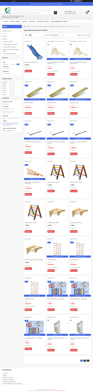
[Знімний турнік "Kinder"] (57, 172)
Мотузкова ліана (51, 259)
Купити (29, 71)
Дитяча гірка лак (29, 102)
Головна (5, 21)
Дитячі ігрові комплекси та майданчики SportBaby (48, 26)
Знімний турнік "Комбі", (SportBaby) (34, 259)
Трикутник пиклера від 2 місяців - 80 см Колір (56, 338)
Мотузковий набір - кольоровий (55, 298)
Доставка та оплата (43, 21)
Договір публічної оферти (9, 47)
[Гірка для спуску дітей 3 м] (35, 52)
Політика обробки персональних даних (11, 50)
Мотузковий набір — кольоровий (33, 338)
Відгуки (4, 39)
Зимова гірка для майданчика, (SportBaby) (32, 182)
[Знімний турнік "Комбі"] (57, 212)
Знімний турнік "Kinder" (53, 182)
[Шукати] (55, 12)
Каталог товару (14, 21)
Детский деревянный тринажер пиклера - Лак (55, 62)
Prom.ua (54, 389)
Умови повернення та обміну (59, 21)
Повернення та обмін (8, 379)
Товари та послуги (30, 26)
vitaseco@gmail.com (9, 130)
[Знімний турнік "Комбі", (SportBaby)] (35, 250)
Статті (4, 33)
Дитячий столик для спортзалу (33, 141)
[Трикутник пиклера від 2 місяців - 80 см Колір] (57, 328)
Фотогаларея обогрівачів (9, 53)
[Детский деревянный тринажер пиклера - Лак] (57, 52)
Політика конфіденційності (59, 390)
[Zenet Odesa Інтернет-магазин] (7, 10)
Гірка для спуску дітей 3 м (31, 62)
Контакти (32, 21)
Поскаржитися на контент (47, 390)
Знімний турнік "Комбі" (53, 222)
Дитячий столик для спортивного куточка (56, 142)
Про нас (25, 21)
